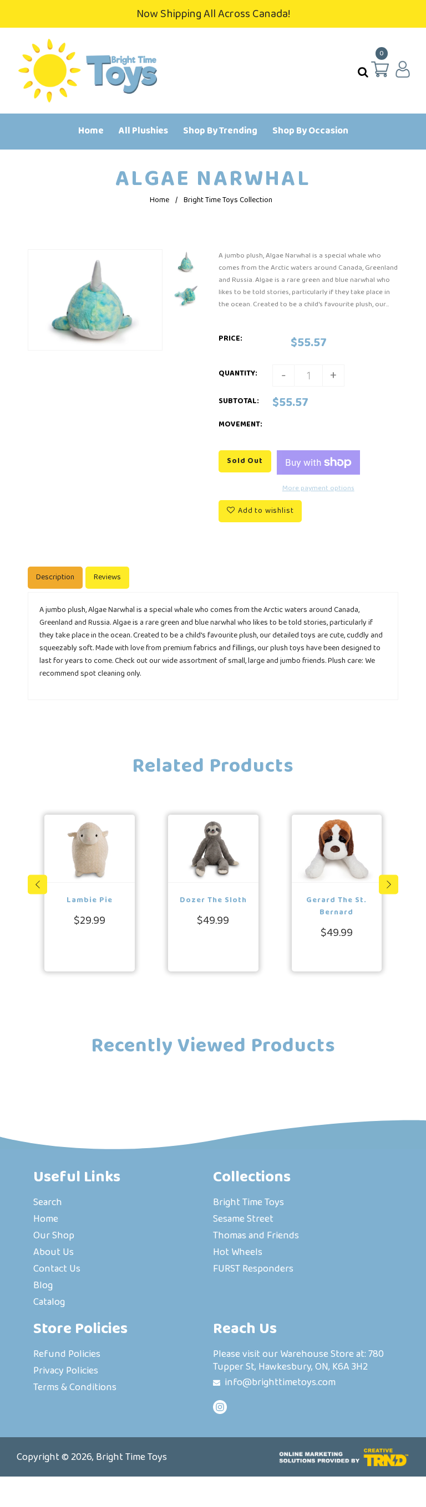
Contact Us (56, 1270)
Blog (43, 1286)
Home (159, 200)
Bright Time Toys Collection (228, 200)
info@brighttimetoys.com (280, 1382)
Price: (230, 338)
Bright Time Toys (248, 1203)
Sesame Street (243, 1220)
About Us (53, 1253)
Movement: (240, 424)
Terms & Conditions (74, 1388)
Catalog (49, 1303)
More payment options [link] (318, 487)
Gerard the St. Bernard (336, 906)
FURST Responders (253, 1270)
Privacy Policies (65, 1372)
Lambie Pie (90, 900)
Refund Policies (66, 1355)
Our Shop (53, 1236)
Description (55, 577)
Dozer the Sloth (213, 900)
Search (47, 1203)
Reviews (107, 577)
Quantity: (238, 373)
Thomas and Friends (256, 1236)
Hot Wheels (237, 1253)
